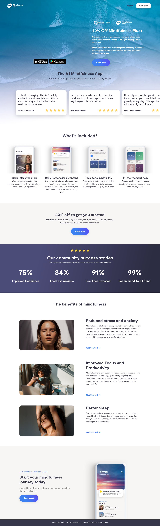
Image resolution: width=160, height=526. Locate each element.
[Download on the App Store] (40, 61)
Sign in (130, 5)
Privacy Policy (103, 522)
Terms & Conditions (90, 522)
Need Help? (143, 6)
